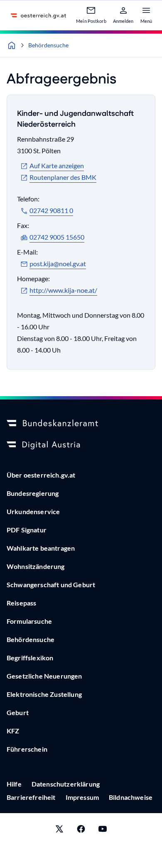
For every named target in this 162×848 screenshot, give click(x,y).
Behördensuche (48, 45)
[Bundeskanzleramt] (81, 423)
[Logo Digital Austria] (81, 445)
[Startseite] (12, 45)
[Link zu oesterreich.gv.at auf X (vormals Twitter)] (59, 830)
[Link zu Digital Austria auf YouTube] (102, 830)
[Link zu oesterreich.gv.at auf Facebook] (81, 830)
